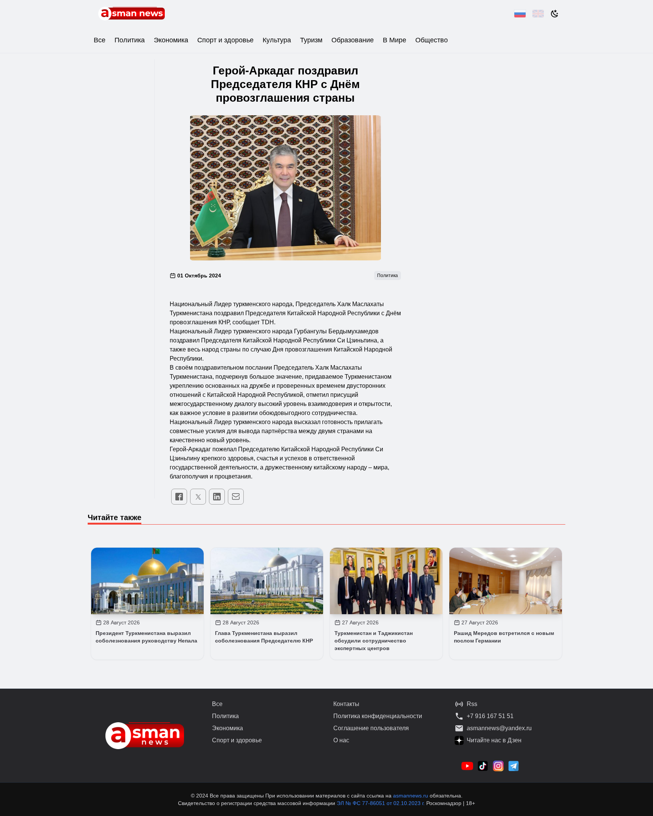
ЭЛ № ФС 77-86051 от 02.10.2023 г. (381, 803)
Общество (431, 40)
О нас (341, 740)
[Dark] (554, 13)
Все (99, 40)
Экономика (171, 40)
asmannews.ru (410, 796)
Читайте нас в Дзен (494, 740)
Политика (130, 40)
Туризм (311, 40)
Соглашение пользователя (371, 728)
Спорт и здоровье (225, 40)
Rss (472, 704)
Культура (277, 40)
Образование (352, 40)
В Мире (394, 40)
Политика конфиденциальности (377, 716)
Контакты (346, 704)
